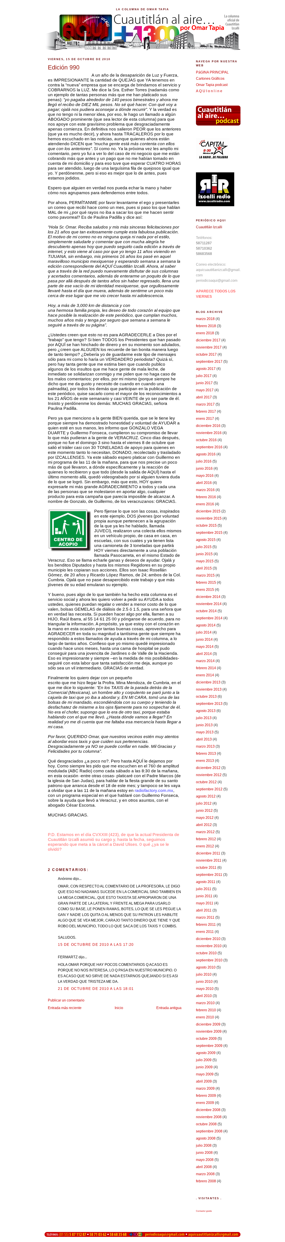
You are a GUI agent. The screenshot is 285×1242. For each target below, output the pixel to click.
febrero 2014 (206, 668)
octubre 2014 (206, 611)
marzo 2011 (205, 917)
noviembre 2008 (209, 1117)
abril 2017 (204, 397)
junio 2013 (204, 725)
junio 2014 (204, 639)
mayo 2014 (205, 647)
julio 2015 (204, 547)
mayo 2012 (205, 818)
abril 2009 (204, 1081)
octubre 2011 (206, 867)
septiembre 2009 (209, 1046)
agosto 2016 (206, 454)
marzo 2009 (205, 1088)
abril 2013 (204, 739)
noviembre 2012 (209, 775)
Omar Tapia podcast (212, 85)
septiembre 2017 (209, 361)
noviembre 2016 (209, 433)
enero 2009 (205, 1103)
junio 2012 (204, 810)
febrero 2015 (206, 582)
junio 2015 (204, 554)
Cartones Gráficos (210, 78)
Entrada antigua (168, 1008)
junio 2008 (204, 1152)
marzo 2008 (205, 1174)
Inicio (119, 1008)
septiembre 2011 (209, 875)
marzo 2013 (205, 746)
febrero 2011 (206, 924)
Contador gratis (204, 1211)
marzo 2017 (205, 404)
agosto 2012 (206, 796)
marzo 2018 (205, 319)
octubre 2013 (206, 696)
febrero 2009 (206, 1095)
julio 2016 (204, 461)
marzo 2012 (205, 832)
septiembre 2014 (209, 618)
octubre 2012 (206, 782)
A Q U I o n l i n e (209, 91)
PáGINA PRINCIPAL (212, 72)
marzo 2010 (205, 1003)
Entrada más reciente (64, 1008)
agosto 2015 (206, 540)
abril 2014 (204, 654)
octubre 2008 (206, 1124)
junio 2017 (204, 383)
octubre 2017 (206, 354)
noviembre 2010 (209, 946)
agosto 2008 (206, 1138)
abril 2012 (204, 825)
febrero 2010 (206, 1010)
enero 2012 (205, 846)
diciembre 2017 (208, 340)
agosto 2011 (205, 882)
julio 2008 (204, 1145)
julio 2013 (204, 718)
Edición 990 (63, 67)
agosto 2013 (206, 711)
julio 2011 (203, 889)
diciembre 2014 (208, 597)
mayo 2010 (205, 989)
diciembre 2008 (208, 1110)
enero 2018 (205, 333)
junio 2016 (204, 468)
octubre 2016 (206, 440)
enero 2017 (205, 418)
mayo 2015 (205, 561)
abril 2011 (204, 910)
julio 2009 (204, 1060)
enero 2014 (205, 675)
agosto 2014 (206, 625)
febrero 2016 (206, 497)
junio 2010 (204, 981)
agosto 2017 (206, 369)
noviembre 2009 (209, 1031)
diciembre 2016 (208, 426)
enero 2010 (205, 1017)
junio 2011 (204, 896)
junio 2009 (204, 1067)
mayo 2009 (205, 1074)
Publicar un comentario (66, 1000)
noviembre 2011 (208, 860)
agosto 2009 (206, 1053)
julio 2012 (204, 803)
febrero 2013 (206, 753)
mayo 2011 (204, 903)
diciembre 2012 (208, 768)
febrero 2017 (206, 411)
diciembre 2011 (208, 853)
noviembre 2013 (209, 689)
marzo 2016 (205, 490)
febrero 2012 (206, 839)
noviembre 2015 (209, 518)
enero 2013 (205, 761)
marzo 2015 (205, 575)
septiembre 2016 (209, 447)
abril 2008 (204, 1167)
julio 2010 (204, 974)
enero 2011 (205, 932)
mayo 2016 (205, 475)
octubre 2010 (206, 953)
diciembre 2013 (208, 682)
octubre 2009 (206, 1038)
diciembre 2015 (208, 511)
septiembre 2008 (209, 1131)
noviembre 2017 (209, 347)
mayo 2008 (205, 1160)
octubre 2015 (206, 525)
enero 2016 (205, 504)
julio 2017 (204, 376)
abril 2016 (204, 483)
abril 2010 (204, 996)
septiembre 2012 (209, 789)
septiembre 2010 (209, 960)
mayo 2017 (205, 390)
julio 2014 (204, 632)
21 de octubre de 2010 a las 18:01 (96, 989)
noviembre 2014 (209, 604)
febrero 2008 (206, 1181)
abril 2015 (204, 568)
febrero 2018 (206, 326)
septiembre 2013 (209, 704)
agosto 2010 (206, 967)
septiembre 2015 (209, 532)
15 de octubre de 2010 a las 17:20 (96, 944)
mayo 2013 (205, 732)
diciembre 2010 (208, 939)
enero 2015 (205, 589)
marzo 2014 (205, 661)
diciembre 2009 (208, 1024)
